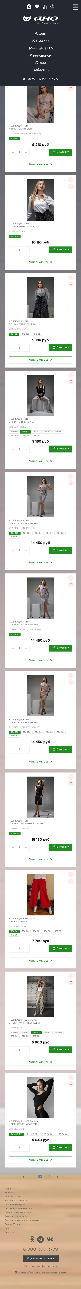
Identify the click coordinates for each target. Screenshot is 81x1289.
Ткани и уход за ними (16, 1216)
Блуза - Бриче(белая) (22, 227)
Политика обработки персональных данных (40, 1272)
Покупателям (40, 48)
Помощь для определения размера (23, 1220)
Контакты (40, 55)
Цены (7, 1228)
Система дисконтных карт (18, 1209)
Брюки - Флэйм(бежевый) (24, 1023)
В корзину (63, 152)
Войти (52, 6)
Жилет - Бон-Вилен (20, 129)
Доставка (9, 1232)
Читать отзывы (40, 164)
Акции (40, 33)
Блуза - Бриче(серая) (22, 324)
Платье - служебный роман (26, 824)
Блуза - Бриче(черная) (22, 422)
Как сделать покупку (16, 1201)
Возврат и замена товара (18, 1212)
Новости (40, 70)
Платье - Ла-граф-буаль (23, 523)
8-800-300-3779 (40, 79)
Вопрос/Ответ (12, 1224)
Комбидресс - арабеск (23, 1124)
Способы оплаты (13, 1197)
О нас (40, 62)
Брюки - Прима (18, 922)
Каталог (40, 40)
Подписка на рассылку (40, 1259)
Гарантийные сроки (15, 1205)
